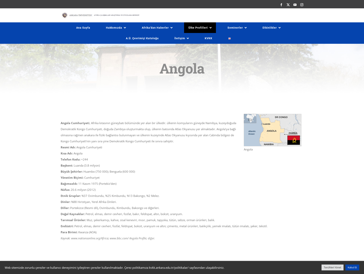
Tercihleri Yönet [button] (332, 267)
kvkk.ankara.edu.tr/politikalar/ (169, 267)
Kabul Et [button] (352, 267)
